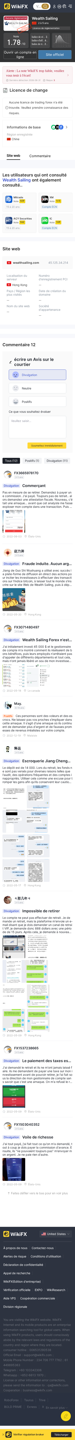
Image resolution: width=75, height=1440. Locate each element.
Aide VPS (9, 1298)
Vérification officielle (16, 1290)
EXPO (38, 1290)
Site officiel (55, 54)
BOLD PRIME (13, 1407)
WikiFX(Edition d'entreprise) (22, 1281)
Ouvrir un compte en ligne (20, 54)
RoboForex (11, 1400)
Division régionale (15, 1306)
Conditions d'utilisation (46, 1256)
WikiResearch (56, 1290)
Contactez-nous (43, 1248)
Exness (32, 1407)
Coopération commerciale (37, 1298)
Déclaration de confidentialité (23, 1264)
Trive (42, 1400)
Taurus (28, 1400)
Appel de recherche (16, 1273)
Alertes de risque (14, 1256)
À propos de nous (15, 1248)
